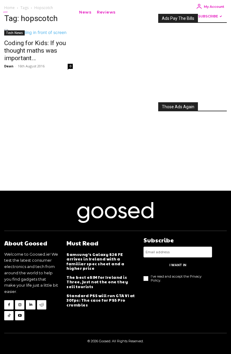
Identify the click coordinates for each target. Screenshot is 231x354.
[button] (127, 12)
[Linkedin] (30, 304)
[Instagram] (19, 304)
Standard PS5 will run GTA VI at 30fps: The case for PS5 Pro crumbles (100, 300)
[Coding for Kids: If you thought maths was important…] (38, 32)
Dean (9, 66)
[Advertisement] (192, 61)
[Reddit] (41, 304)
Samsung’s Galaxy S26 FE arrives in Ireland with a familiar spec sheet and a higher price (95, 261)
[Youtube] (19, 315)
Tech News (14, 33)
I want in (177, 265)
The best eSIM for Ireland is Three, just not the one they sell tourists (97, 282)
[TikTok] (9, 315)
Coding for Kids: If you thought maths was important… (35, 50)
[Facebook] (9, 304)
